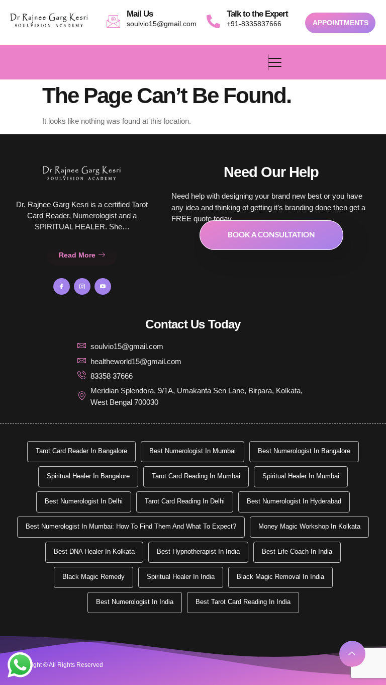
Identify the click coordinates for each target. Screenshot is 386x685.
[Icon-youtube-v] (102, 286)
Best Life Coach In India (297, 551)
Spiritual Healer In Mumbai (300, 476)
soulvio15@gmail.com (162, 24)
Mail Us (140, 14)
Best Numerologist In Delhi (84, 501)
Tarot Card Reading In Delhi (185, 501)
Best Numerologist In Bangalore (304, 451)
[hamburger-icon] (268, 62)
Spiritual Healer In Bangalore (88, 476)
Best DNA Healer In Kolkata (94, 551)
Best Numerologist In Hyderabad (294, 501)
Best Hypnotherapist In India (198, 551)
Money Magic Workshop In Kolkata (309, 526)
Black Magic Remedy (93, 576)
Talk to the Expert (257, 14)
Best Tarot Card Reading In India (243, 602)
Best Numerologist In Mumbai (192, 451)
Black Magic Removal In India (280, 576)
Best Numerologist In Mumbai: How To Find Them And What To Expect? (131, 526)
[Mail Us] (113, 21)
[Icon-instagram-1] (82, 286)
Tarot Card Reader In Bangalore (81, 451)
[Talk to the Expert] (213, 21)
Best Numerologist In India (134, 602)
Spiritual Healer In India (181, 576)
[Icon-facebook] (61, 286)
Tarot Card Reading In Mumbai (196, 476)
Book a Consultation (271, 235)
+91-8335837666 (254, 24)
